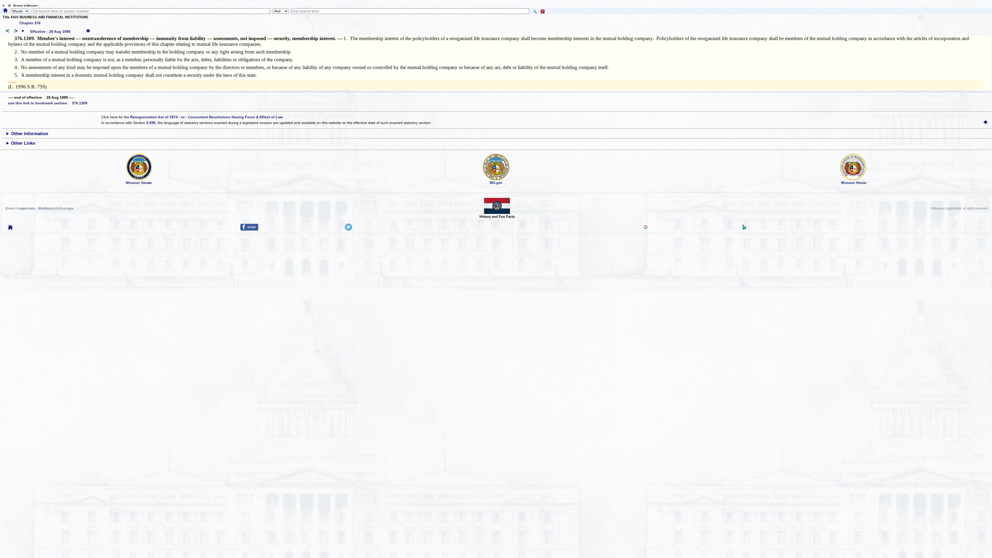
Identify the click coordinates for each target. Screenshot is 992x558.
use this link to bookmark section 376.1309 (47, 103)
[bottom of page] (88, 31)
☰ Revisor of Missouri (22, 5)
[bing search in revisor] (744, 228)
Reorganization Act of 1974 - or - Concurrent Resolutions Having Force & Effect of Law (206, 117)
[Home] (5, 10)
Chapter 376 (30, 23)
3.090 (151, 123)
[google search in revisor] (645, 228)
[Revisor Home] (10, 228)
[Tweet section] (348, 229)
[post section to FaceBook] (249, 229)
